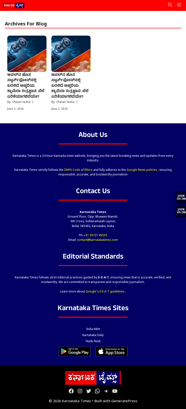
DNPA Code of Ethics (78, 170)
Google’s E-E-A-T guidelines (105, 292)
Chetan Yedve (21, 102)
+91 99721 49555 (95, 235)
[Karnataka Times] (13, 5)
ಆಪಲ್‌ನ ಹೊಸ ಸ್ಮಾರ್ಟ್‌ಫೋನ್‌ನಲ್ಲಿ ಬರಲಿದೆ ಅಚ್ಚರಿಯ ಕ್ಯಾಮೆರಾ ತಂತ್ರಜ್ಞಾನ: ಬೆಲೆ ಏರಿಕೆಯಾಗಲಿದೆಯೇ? (25, 86)
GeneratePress (124, 401)
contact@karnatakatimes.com (97, 240)
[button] (170, 5)
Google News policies (142, 170)
